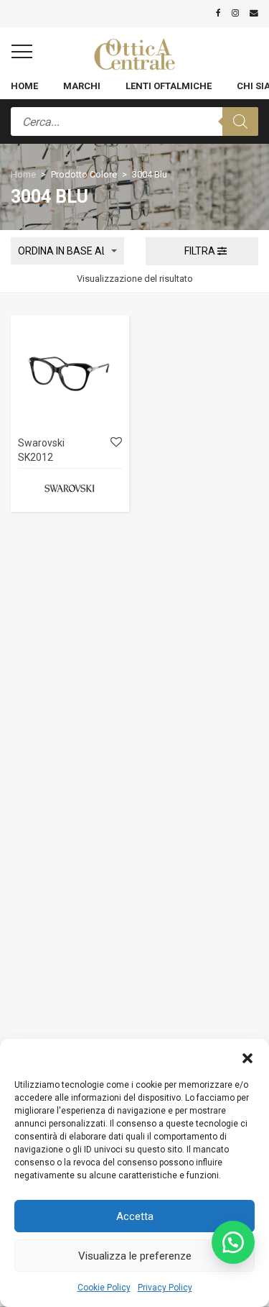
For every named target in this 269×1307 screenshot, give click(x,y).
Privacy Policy (165, 1288)
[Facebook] (218, 13)
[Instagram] (235, 13)
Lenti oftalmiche (169, 86)
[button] (247, 1057)
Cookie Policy (104, 1288)
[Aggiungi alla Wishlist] (115, 442)
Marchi (81, 86)
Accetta (135, 1216)
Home (24, 86)
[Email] (254, 13)
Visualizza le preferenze (135, 1255)
